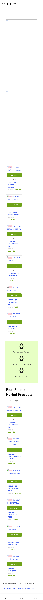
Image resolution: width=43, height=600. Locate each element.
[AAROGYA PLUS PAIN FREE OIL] (14, 259)
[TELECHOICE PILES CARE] (14, 315)
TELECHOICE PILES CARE (12, 328)
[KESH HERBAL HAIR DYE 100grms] (14, 169)
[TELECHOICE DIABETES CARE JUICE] (14, 473)
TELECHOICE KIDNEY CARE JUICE (12, 302)
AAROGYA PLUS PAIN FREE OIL (13, 274)
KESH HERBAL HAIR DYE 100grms (13, 185)
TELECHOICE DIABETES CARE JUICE (13, 488)
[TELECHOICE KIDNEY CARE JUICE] (14, 289)
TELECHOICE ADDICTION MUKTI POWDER (14, 456)
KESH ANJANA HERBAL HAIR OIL (14, 213)
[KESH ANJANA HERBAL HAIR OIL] (14, 198)
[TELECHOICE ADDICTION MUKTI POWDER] (14, 441)
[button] (14, 175)
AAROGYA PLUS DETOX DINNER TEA (13, 244)
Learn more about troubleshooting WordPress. (18, 588)
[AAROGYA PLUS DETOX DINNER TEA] (14, 228)
